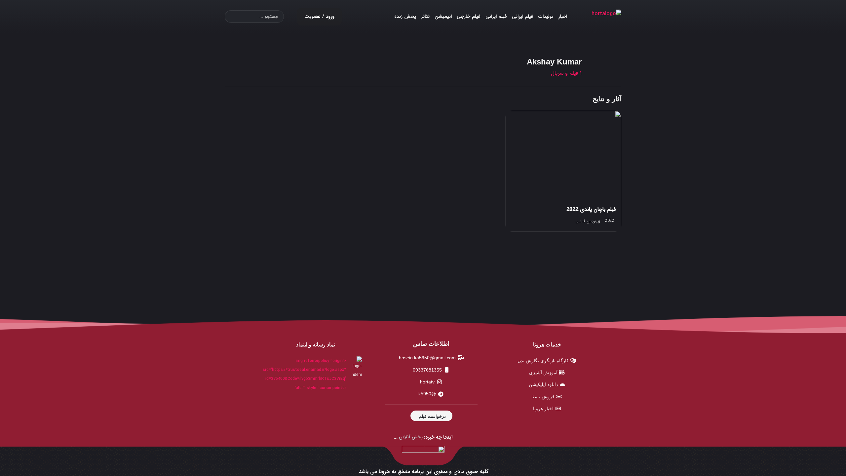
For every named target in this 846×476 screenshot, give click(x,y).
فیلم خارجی (469, 16)
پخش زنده (405, 16)
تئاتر (425, 16)
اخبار (562, 16)
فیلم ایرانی (522, 16)
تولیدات (545, 16)
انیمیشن (443, 16)
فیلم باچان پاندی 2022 (591, 209)
